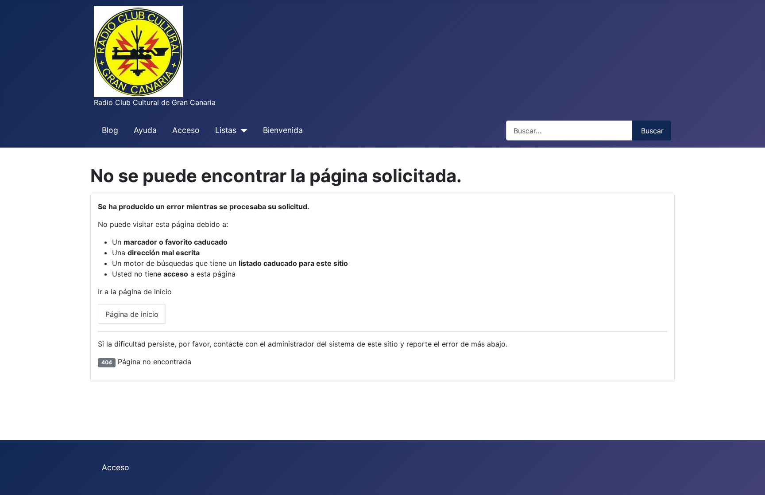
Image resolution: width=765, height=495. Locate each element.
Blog (110, 130)
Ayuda (145, 130)
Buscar (652, 130)
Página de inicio (131, 314)
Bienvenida (283, 130)
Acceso (186, 130)
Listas (225, 130)
